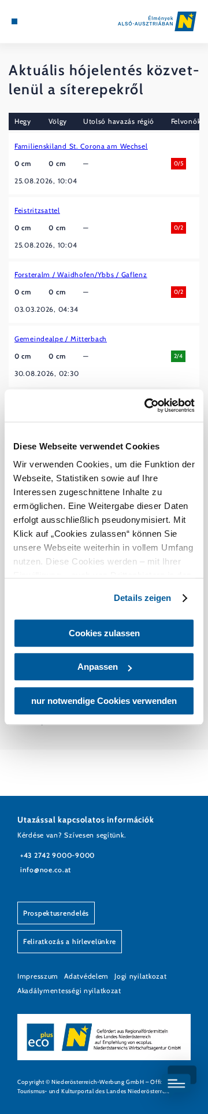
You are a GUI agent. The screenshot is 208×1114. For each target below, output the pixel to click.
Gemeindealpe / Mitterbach (60, 338)
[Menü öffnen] (14, 21)
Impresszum (37, 976)
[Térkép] (32, 21)
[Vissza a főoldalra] (157, 21)
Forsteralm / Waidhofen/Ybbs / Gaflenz (80, 274)
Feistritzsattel (37, 210)
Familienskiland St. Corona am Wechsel (81, 146)
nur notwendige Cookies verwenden (104, 701)
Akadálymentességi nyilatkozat (69, 990)
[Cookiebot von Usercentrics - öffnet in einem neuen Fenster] (147, 405)
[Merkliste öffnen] (40, 21)
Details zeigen (142, 598)
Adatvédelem (86, 976)
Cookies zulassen (104, 633)
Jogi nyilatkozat (140, 976)
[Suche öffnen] (49, 21)
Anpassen (97, 667)
